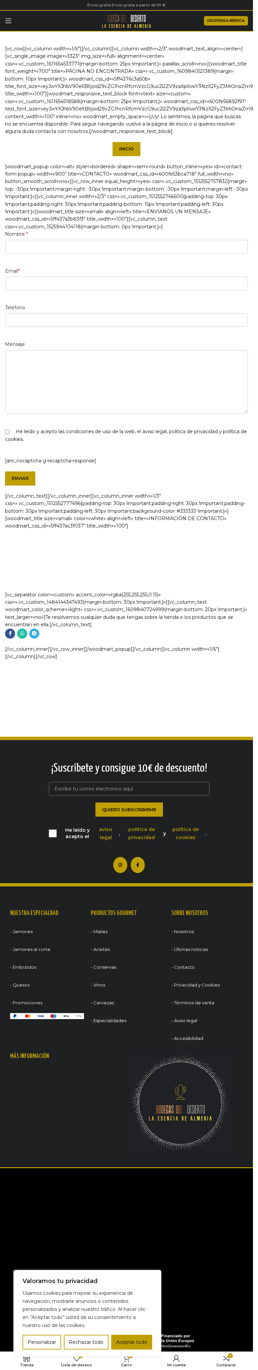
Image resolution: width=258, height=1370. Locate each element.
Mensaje (15, 344)
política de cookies (185, 833)
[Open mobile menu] (8, 21)
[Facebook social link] (10, 634)
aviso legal (154, 431)
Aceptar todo (131, 1342)
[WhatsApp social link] (22, 634)
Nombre (16, 234)
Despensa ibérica (226, 20)
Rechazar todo (86, 1342)
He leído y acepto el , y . (135, 833)
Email (12, 271)
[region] (87, 1313)
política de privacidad (193, 431)
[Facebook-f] (138, 865)
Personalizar (42, 1342)
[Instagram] (120, 865)
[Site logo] (126, 20)
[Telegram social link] (34, 634)
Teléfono (15, 308)
